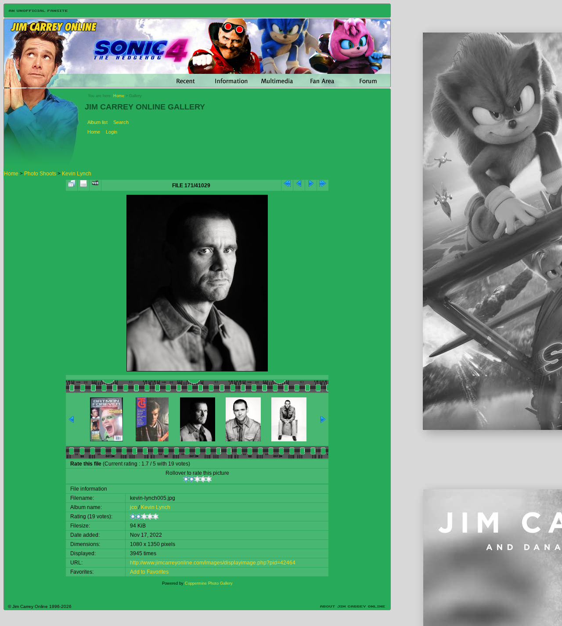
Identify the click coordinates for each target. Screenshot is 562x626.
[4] (203, 479)
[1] (186, 479)
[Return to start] (287, 185)
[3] (197, 479)
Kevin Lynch (76, 174)
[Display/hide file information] (83, 185)
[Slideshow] (95, 185)
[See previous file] (299, 185)
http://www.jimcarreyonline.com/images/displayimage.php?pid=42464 (212, 563)
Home (118, 96)
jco (133, 507)
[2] (192, 479)
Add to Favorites (149, 572)
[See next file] (311, 185)
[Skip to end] (322, 185)
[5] (209, 479)
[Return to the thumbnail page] (71, 185)
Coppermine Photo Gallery (209, 583)
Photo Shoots (40, 174)
